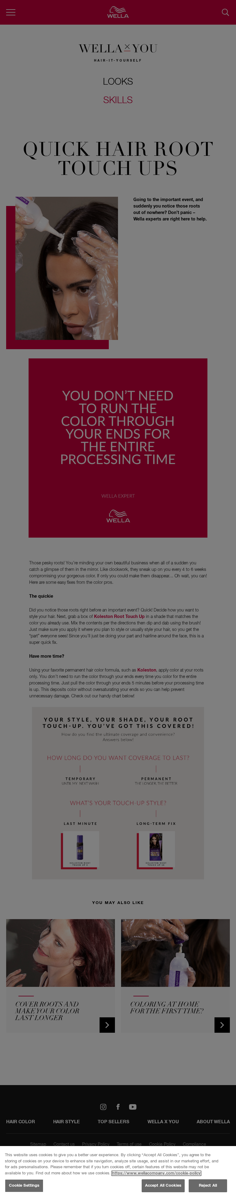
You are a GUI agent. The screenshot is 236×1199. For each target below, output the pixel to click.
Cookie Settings (24, 1186)
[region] (118, 1172)
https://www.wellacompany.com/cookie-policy (156, 1173)
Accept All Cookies (163, 1186)
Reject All (208, 1186)
